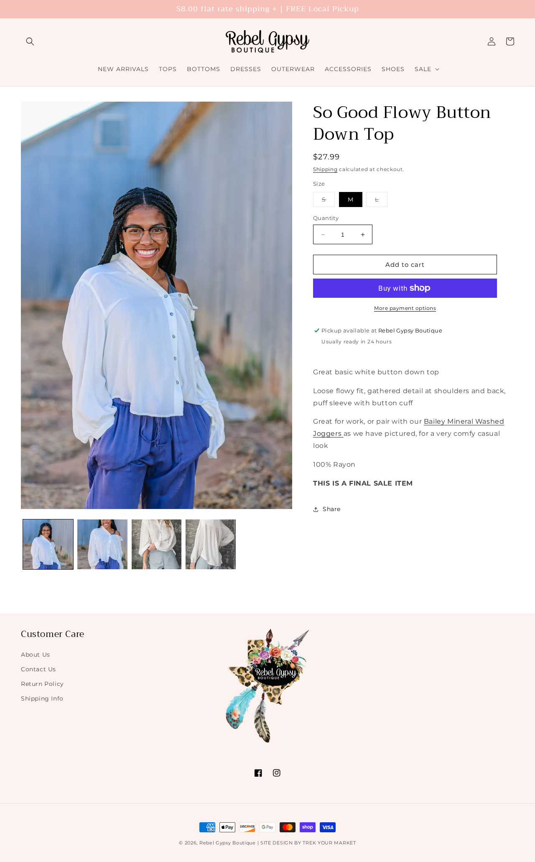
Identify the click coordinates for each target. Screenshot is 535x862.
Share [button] (332, 509)
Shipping (325, 169)
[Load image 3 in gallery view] (157, 544)
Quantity (326, 218)
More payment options (405, 308)
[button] (30, 41)
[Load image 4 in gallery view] (211, 544)
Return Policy (42, 683)
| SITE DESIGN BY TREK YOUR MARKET (306, 843)
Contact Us (38, 669)
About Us (35, 654)
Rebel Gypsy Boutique (227, 843)
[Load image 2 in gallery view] (102, 544)
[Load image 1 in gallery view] (48, 544)
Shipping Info (42, 698)
